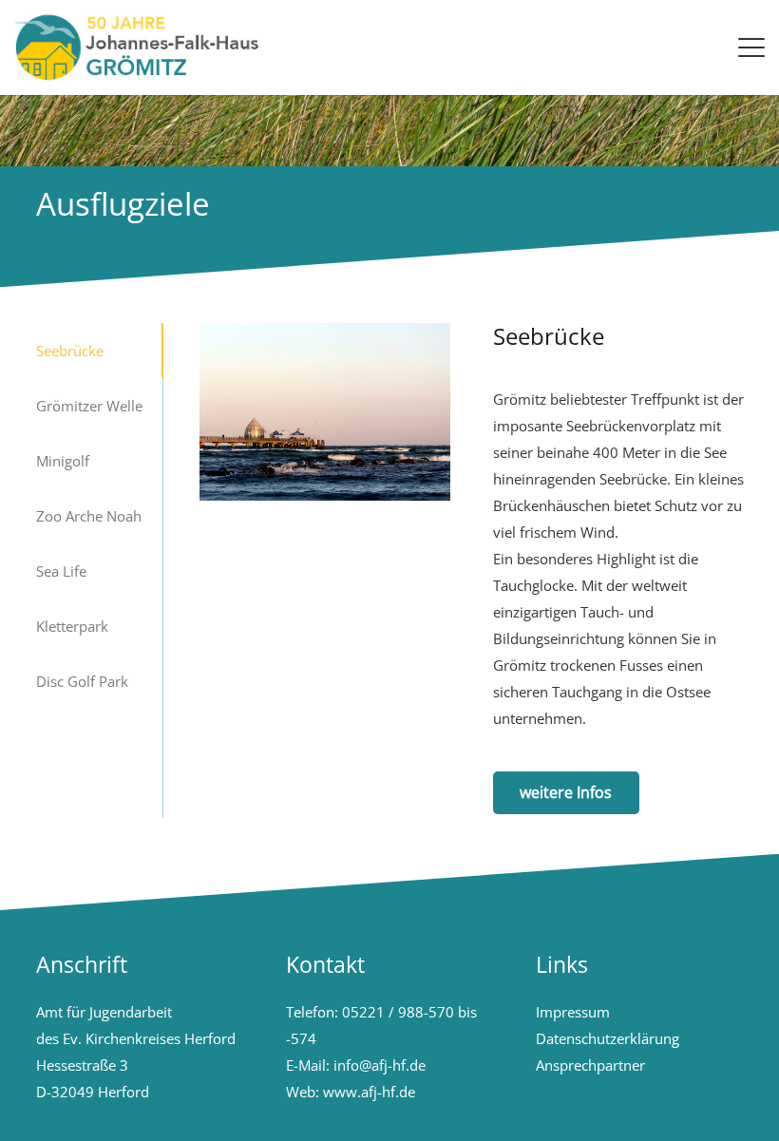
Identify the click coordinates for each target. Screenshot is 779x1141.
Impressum (573, 1011)
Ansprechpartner (590, 1064)
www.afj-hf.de (369, 1091)
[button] (751, 47)
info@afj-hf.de (379, 1064)
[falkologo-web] (144, 47)
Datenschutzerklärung (607, 1038)
